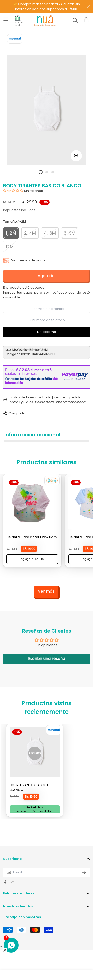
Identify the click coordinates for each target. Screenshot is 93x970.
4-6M (50, 233)
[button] (13, 190)
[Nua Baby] (40, 21)
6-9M (69, 233)
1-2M (11, 233)
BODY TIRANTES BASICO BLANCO (29, 787)
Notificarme (46, 331)
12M (10, 247)
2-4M (30, 233)
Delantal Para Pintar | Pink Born (31, 537)
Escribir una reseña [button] (46, 658)
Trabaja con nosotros (22, 917)
